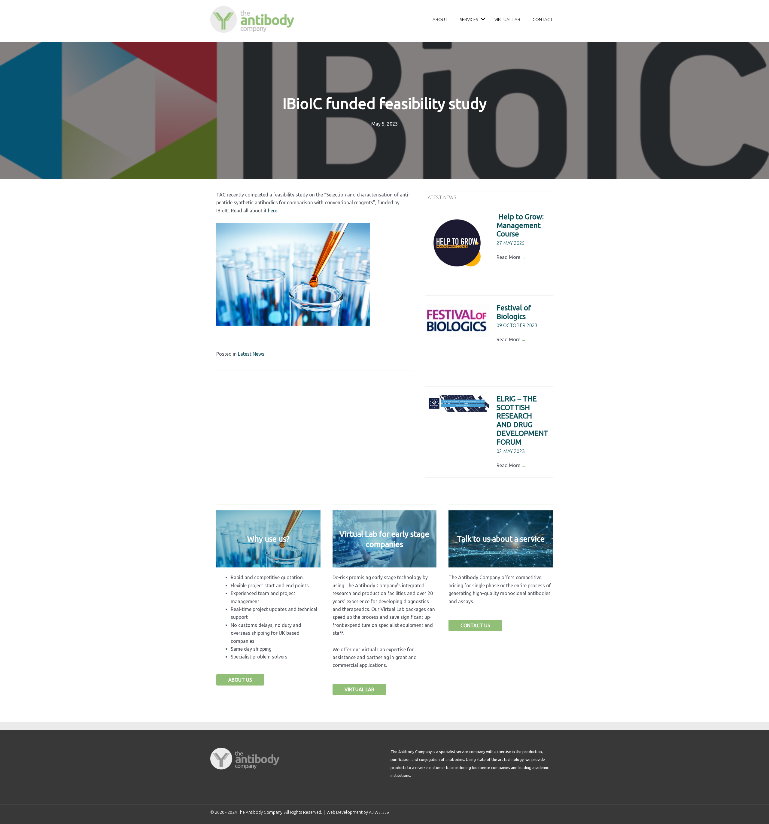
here (272, 210)
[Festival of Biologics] (457, 320)
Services (469, 19)
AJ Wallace (379, 812)
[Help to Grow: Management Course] (457, 243)
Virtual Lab (507, 19)
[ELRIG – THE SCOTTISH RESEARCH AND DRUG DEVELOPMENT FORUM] (457, 403)
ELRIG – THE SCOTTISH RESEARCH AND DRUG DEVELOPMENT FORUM (522, 420)
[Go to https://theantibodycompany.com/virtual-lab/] (385, 538)
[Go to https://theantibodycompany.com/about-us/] (268, 538)
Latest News (251, 354)
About (440, 19)
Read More (511, 257)
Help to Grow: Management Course (520, 225)
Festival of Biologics (514, 312)
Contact (543, 19)
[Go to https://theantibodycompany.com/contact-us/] (500, 538)
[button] (483, 19)
